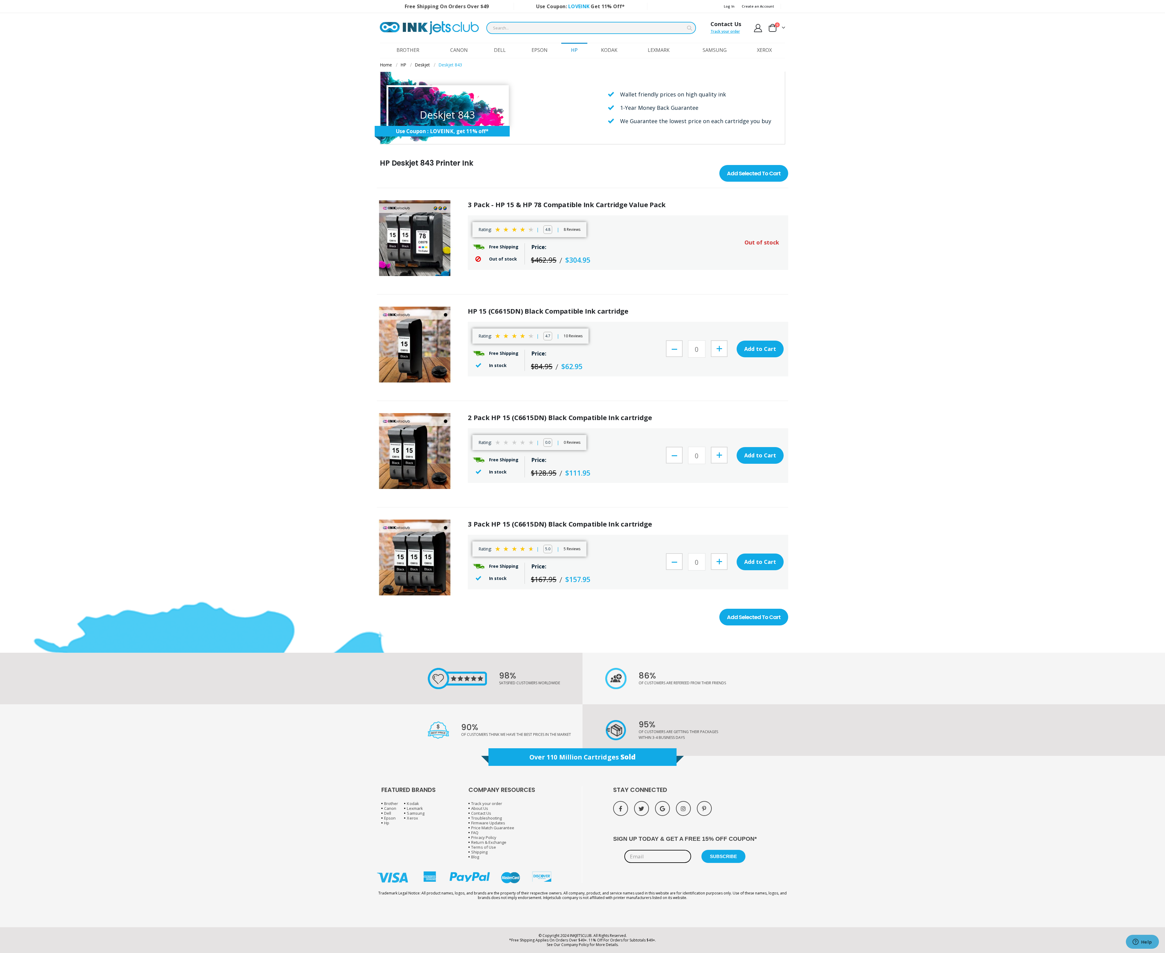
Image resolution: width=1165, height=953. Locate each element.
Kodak (413, 803)
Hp (386, 822)
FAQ (474, 832)
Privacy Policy (483, 837)
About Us (479, 808)
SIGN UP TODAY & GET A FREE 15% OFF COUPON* (685, 839)
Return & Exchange (488, 842)
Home (386, 65)
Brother (391, 803)
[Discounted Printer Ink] (429, 28)
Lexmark (415, 808)
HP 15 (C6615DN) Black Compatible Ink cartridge (548, 311)
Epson (390, 818)
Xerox (412, 818)
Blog (475, 856)
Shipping (479, 852)
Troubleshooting (486, 818)
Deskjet (422, 65)
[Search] (689, 28)
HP (403, 65)
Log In (729, 6)
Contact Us (726, 24)
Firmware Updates (488, 822)
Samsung (415, 813)
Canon (390, 808)
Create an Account (758, 6)
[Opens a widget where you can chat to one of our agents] (1142, 942)
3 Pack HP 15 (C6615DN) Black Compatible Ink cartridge (560, 524)
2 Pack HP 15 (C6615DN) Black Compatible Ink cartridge (560, 417)
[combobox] (591, 28)
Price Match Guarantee (492, 827)
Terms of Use (483, 847)
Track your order (725, 31)
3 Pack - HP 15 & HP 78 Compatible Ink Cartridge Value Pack (567, 204)
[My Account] (758, 28)
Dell (387, 813)
